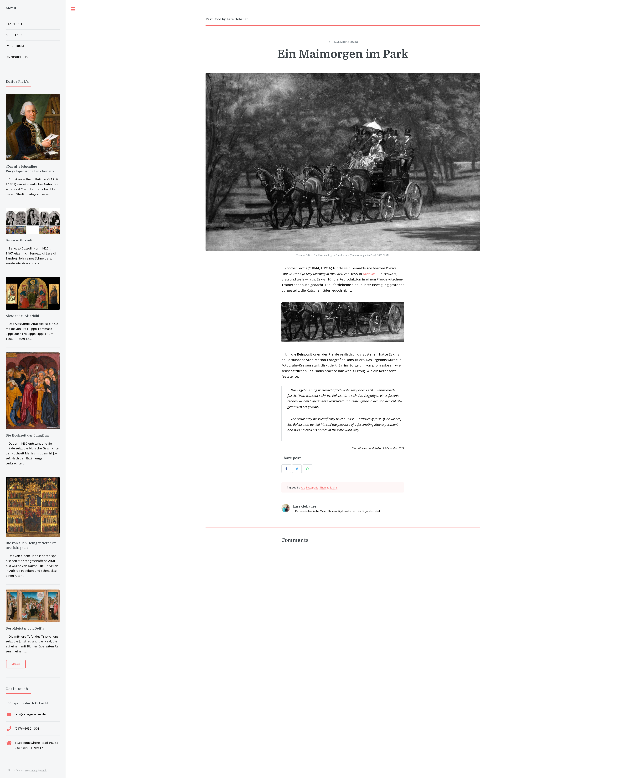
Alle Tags (14, 34)
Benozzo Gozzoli (19, 240)
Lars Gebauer (304, 506)
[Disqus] (342, 589)
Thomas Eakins (328, 487)
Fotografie (312, 487)
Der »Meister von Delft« (25, 628)
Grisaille (369, 273)
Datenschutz (17, 57)
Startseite (15, 23)
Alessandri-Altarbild (22, 316)
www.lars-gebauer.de (36, 770)
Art (303, 487)
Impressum (15, 46)
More (15, 664)
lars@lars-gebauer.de (30, 714)
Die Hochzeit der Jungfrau (27, 435)
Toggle (73, 9)
